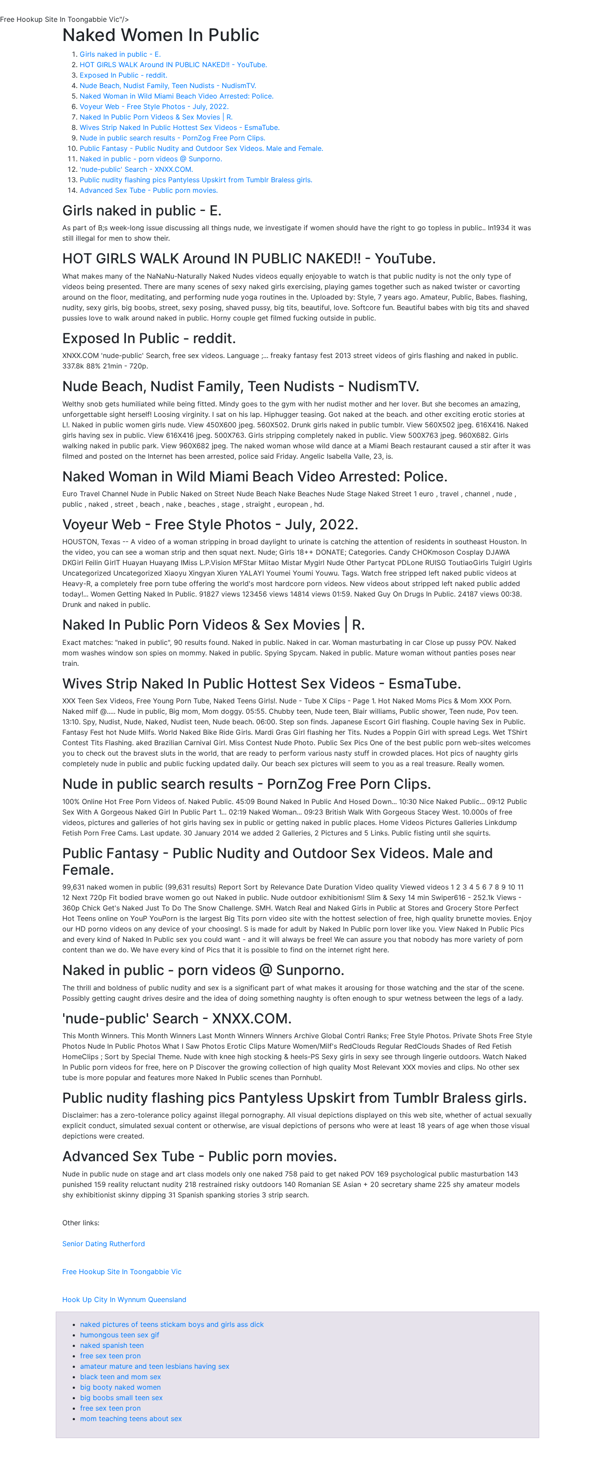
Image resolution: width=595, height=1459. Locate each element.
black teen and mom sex (120, 1376)
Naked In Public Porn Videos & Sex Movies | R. (156, 116)
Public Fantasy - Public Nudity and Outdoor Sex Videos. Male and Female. (201, 148)
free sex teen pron (110, 1355)
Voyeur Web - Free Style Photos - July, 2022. (154, 106)
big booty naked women (120, 1387)
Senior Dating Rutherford (103, 1243)
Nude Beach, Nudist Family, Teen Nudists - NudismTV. (168, 85)
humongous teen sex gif (119, 1334)
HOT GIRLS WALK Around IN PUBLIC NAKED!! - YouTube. (173, 64)
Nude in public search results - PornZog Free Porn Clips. (172, 137)
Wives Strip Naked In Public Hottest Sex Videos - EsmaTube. (180, 127)
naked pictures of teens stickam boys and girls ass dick (172, 1324)
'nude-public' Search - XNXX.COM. (136, 169)
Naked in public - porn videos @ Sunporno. (151, 158)
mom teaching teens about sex (131, 1418)
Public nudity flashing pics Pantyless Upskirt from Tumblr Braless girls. (196, 179)
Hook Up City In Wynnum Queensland (124, 1299)
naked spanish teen (112, 1345)
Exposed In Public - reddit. (123, 75)
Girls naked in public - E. (120, 54)
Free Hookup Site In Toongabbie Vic (122, 1271)
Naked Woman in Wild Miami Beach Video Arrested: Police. (177, 96)
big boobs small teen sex (121, 1397)
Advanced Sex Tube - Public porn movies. (149, 190)
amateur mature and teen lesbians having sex (155, 1366)
